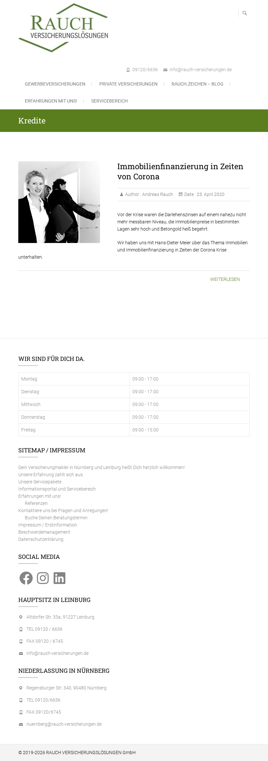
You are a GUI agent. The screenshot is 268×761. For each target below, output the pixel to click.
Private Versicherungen (128, 84)
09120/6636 (145, 69)
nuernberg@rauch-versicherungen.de (64, 724)
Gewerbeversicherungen (55, 84)
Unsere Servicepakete (39, 481)
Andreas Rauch (157, 194)
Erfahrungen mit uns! (51, 101)
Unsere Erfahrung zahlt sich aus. (51, 474)
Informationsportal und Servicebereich (57, 489)
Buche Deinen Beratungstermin (56, 517)
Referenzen (36, 503)
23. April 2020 (210, 194)
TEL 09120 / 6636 (44, 629)
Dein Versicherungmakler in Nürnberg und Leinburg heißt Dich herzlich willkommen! (101, 467)
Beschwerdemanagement (44, 532)
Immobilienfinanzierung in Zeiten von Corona (180, 171)
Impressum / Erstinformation (47, 524)
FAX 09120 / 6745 (44, 641)
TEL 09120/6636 (43, 700)
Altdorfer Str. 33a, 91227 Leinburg (60, 617)
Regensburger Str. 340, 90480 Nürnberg (66, 687)
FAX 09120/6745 (43, 712)
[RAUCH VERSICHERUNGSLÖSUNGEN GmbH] (64, 27)
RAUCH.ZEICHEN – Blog (198, 84)
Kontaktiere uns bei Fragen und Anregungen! (63, 510)
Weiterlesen (225, 279)
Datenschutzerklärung (40, 539)
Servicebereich (109, 101)
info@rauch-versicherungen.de (201, 69)
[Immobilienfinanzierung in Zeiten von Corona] (64, 202)
